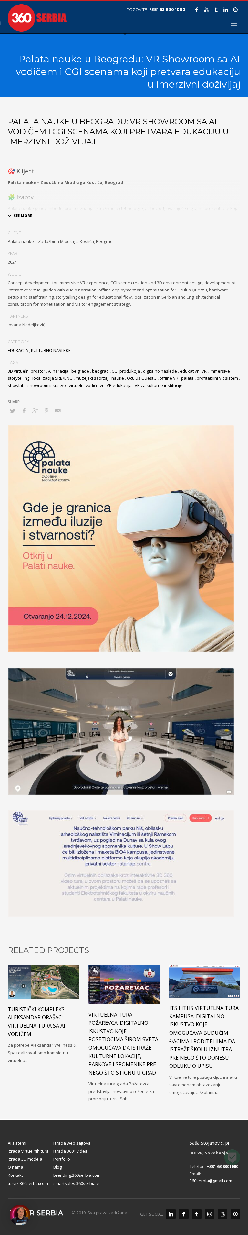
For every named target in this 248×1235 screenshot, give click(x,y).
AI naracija (58, 371)
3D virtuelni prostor (26, 371)
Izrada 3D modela (25, 1159)
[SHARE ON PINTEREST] (46, 410)
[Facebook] (197, 10)
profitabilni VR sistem (217, 378)
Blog (57, 1167)
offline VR (169, 378)
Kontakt (15, 1175)
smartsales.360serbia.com (76, 1183)
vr (102, 385)
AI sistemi (17, 1143)
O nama (15, 1167)
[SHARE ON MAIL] (58, 410)
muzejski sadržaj (92, 378)
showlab (16, 385)
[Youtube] (206, 10)
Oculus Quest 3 (142, 378)
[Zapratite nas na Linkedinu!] (171, 1214)
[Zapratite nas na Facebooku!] (184, 1214)
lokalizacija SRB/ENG (52, 378)
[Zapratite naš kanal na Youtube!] (222, 1214)
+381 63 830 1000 (167, 9)
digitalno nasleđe (160, 371)
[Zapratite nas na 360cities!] (235, 1214)
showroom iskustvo (46, 385)
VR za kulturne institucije (158, 385)
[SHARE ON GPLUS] (35, 410)
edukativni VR (193, 371)
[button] (20, 1215)
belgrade (80, 371)
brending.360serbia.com (76, 1175)
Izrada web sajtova (72, 1143)
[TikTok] (216, 10)
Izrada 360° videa (70, 1151)
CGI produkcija (126, 371)
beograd (100, 371)
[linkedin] (226, 10)
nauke (117, 378)
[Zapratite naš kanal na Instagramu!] (209, 1214)
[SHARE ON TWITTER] (12, 411)
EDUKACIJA (18, 350)
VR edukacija (119, 385)
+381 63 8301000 (222, 1166)
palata (187, 378)
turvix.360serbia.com (28, 1183)
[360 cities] (235, 10)
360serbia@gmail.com (211, 1181)
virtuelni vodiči (83, 385)
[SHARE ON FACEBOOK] (24, 410)
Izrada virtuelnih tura (28, 1151)
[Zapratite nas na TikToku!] (197, 1214)
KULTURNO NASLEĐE (51, 350)
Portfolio (61, 1159)
